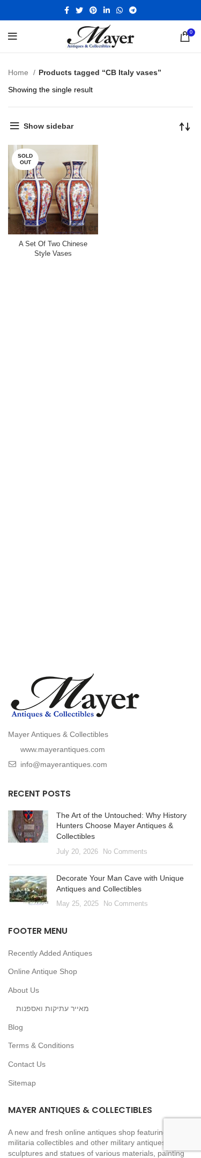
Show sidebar (48, 126)
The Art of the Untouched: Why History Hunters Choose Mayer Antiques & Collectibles (121, 825)
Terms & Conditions (41, 1045)
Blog (15, 1027)
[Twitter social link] (79, 10)
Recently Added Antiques (50, 953)
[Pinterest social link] (93, 10)
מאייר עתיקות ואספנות (52, 1008)
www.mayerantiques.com (62, 749)
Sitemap (22, 1083)
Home (19, 72)
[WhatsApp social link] (119, 10)
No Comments (125, 851)
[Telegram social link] (133, 10)
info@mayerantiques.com (63, 764)
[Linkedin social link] (106, 10)
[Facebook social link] (66, 10)
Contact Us (27, 1064)
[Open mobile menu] (13, 36)
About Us (23, 990)
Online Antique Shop (42, 971)
